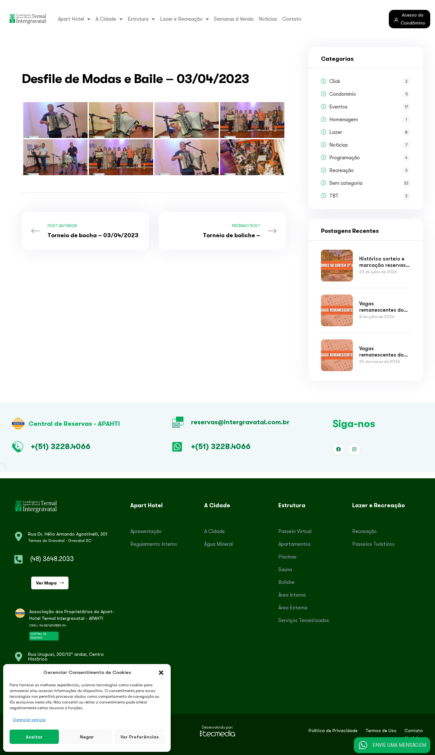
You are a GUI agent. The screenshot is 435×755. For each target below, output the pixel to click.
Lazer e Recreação (181, 19)
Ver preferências (139, 736)
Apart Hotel (71, 19)
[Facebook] (338, 449)
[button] (161, 672)
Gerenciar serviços (29, 719)
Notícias (268, 19)
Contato (292, 19)
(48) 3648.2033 (52, 559)
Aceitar (34, 736)
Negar (87, 736)
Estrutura (138, 19)
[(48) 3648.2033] (18, 559)
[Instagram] (354, 449)
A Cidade (106, 19)
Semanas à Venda (233, 19)
